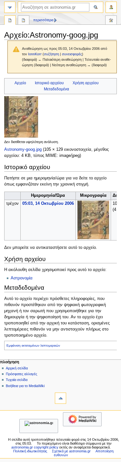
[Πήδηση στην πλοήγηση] (9, 7)
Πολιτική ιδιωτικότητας (30, 451)
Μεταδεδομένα (56, 89)
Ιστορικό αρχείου (49, 83)
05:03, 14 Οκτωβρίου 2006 (48, 203)
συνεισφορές (72, 54)
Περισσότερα (43, 20)
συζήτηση (51, 54)
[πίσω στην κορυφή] (60, 398)
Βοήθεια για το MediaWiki (25, 386)
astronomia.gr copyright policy (34, 447)
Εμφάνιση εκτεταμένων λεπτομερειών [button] (33, 345)
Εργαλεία (111, 21)
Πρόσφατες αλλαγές (21, 374)
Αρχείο (20, 83)
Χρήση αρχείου (86, 83)
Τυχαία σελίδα (16, 380)
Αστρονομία (22, 278)
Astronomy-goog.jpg (23, 149)
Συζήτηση (23, 21)
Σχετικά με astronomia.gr (71, 451)
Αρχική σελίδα (17, 368)
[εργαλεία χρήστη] (111, 7)
